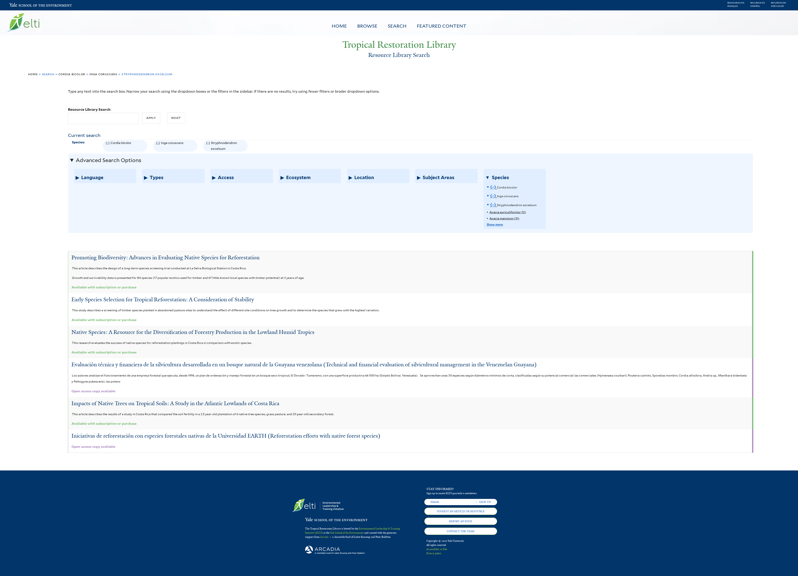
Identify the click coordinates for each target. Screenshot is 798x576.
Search (397, 26)
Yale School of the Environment (20, 5)
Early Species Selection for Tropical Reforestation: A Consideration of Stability (162, 299)
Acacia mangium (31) (504, 218)
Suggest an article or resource (461, 511)
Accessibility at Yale (436, 549)
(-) (108, 146)
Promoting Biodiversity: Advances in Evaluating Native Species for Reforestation (165, 257)
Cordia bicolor (71, 74)
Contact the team (460, 531)
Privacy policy (433, 553)
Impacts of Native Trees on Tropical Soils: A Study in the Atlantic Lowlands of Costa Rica (175, 403)
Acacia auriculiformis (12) (507, 212)
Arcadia (324, 537)
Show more (495, 224)
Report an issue (460, 521)
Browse (367, 26)
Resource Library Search (89, 109)
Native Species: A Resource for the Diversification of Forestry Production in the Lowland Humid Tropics (192, 332)
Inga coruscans (103, 74)
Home (339, 26)
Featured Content (441, 26)
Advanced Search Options (108, 160)
